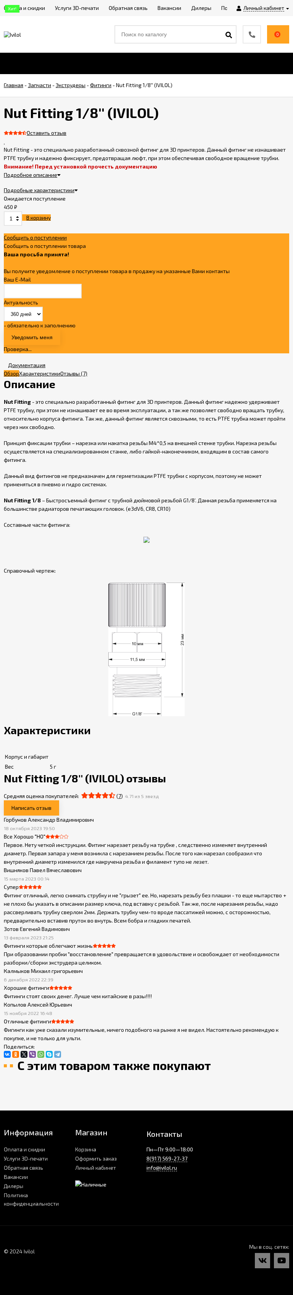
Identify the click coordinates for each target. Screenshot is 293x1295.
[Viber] (32, 1054)
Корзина (85, 1149)
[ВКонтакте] (7, 1054)
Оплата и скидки (24, 1149)
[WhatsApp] (40, 1054)
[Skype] (49, 1054)
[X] (24, 1054)
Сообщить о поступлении (35, 237)
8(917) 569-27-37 (166, 1158)
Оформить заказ (96, 1158)
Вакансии (16, 1177)
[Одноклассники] (15, 1054)
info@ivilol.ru (161, 1167)
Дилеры (13, 1186)
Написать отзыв (31, 808)
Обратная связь (23, 1167)
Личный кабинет (95, 1167)
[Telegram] (57, 1054)
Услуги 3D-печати (26, 1158)
